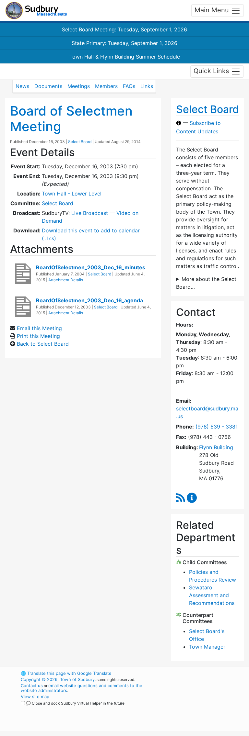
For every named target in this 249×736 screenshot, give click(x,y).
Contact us (32, 685)
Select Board (79, 141)
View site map (35, 696)
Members (106, 86)
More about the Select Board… (206, 283)
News (22, 86)
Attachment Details (65, 279)
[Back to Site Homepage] (36, 10)
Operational (205, 708)
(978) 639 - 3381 (217, 426)
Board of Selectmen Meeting (71, 118)
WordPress (194, 673)
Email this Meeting (39, 328)
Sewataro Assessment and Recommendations (211, 595)
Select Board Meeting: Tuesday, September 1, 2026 (124, 29)
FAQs (129, 86)
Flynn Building (216, 447)
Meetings (78, 86)
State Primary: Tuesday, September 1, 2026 (124, 43)
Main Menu (213, 10)
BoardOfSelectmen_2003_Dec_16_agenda (89, 300)
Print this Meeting (38, 336)
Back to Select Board (43, 343)
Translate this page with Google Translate (66, 673)
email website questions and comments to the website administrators (81, 688)
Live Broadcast (89, 213)
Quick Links (212, 71)
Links (146, 86)
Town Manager (207, 646)
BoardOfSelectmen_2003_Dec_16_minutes (90, 267)
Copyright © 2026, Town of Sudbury (58, 679)
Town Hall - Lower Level (71, 193)
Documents (48, 86)
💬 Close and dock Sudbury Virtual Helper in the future (75, 703)
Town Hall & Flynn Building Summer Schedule (124, 56)
